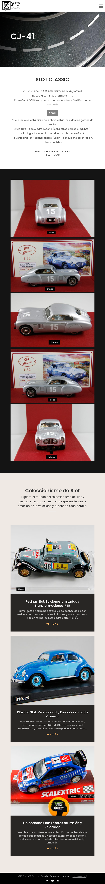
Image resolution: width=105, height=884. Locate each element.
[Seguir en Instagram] (58, 881)
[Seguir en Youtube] (52, 881)
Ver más (52, 623)
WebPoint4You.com (79, 876)
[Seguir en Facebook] (47, 881)
